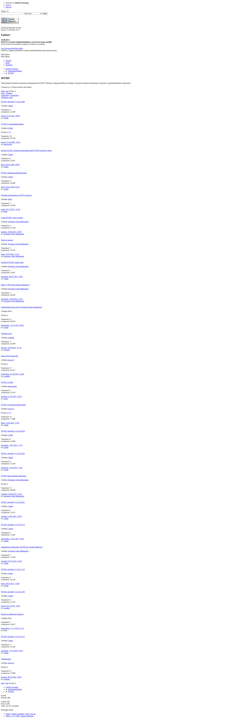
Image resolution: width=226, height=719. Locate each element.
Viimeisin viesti (6, 97)
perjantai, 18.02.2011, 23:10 (11, 494)
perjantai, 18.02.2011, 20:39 (11, 516)
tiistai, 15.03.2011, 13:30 (10, 423)
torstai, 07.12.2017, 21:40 (10, 209)
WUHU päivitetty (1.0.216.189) (13, 102)
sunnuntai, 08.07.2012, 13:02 (12, 277)
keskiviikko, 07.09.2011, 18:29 (12, 374)
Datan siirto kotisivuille (9, 356)
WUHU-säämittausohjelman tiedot (14, 173)
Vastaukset (5, 95)
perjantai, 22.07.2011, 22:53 (11, 396)
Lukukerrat (14, 95)
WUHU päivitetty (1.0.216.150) (13, 592)
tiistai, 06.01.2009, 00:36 (10, 187)
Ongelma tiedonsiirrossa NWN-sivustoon (16, 195)
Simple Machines (27, 716)
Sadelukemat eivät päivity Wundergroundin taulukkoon (21, 307)
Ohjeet (8, 714)
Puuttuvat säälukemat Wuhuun (12, 614)
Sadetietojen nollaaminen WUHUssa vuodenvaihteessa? (22, 547)
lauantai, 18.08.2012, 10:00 (11, 232)
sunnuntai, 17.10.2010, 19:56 (12, 651)
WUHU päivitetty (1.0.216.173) (13, 525)
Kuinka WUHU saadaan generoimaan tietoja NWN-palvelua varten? (26, 151)
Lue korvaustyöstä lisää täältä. (12, 48)
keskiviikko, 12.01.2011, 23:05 (12, 539)
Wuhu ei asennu (7, 240)
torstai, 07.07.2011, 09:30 (10, 116)
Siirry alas (4, 91)
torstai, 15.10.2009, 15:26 (10, 142)
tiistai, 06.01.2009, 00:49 (10, 165)
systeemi (11, 338)
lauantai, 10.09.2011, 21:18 (11, 348)
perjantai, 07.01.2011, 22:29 (11, 561)
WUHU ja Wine (7, 382)
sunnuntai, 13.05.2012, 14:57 (12, 299)
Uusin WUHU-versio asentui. (12, 218)
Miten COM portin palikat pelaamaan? (15, 285)
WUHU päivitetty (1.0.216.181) (13, 502)
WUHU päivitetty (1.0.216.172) (13, 569)
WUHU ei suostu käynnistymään (13, 405)
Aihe (3, 93)
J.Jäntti (10, 106)
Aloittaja (9, 93)
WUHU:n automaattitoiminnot (12, 124)
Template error (6, 334)
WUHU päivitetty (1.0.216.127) (13, 637)
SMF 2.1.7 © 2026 (13, 716)
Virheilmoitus (6, 659)
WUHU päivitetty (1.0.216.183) (13, 431)
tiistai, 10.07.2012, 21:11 (10, 254)
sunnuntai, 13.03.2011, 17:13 (12, 445)
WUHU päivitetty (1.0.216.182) (13, 454)
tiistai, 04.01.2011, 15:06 (10, 584)
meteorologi (7, 144)
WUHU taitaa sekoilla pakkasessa (13, 476)
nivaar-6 (11, 360)
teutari (5, 399)
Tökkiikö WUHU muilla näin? (12, 262)
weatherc (6, 376)
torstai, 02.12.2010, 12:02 (10, 606)
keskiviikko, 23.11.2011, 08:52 (12, 325)
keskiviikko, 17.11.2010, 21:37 (12, 628)
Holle (10, 199)
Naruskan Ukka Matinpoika (18, 222)
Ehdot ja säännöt (18, 714)
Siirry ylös (5, 683)
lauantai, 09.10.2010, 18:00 (11, 677)
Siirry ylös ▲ (31, 714)
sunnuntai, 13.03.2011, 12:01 (12, 468)
